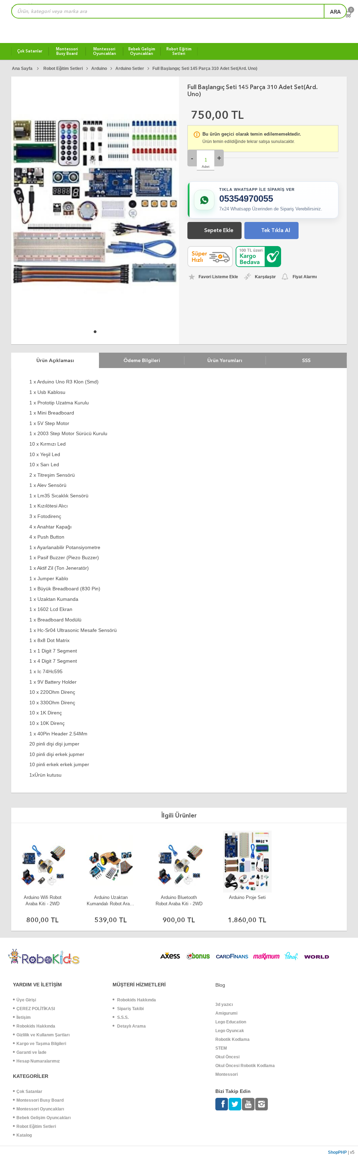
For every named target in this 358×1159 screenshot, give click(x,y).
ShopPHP (337, 1152)
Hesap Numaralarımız (38, 1061)
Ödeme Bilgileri (141, 360)
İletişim (23, 1017)
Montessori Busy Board (40, 1100)
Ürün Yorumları (224, 360)
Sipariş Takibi (130, 1008)
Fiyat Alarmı (305, 276)
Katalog (24, 1135)
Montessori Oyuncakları (40, 1109)
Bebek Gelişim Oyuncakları (43, 1117)
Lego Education (230, 1022)
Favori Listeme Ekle (218, 276)
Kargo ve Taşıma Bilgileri (41, 1043)
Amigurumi (226, 1013)
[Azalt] (192, 158)
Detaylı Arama (131, 1026)
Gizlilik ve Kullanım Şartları (43, 1034)
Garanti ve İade (31, 1052)
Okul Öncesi (227, 1056)
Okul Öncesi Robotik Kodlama (245, 1065)
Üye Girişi (26, 1000)
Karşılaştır (265, 276)
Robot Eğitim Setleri (36, 1126)
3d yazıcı (224, 1004)
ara (335, 12)
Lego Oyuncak (229, 1030)
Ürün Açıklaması (55, 360)
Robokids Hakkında (35, 1026)
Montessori (226, 1074)
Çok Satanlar (29, 1091)
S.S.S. (122, 1017)
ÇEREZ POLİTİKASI (35, 1008)
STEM (221, 1048)
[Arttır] (219, 158)
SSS (306, 360)
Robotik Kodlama (232, 1039)
